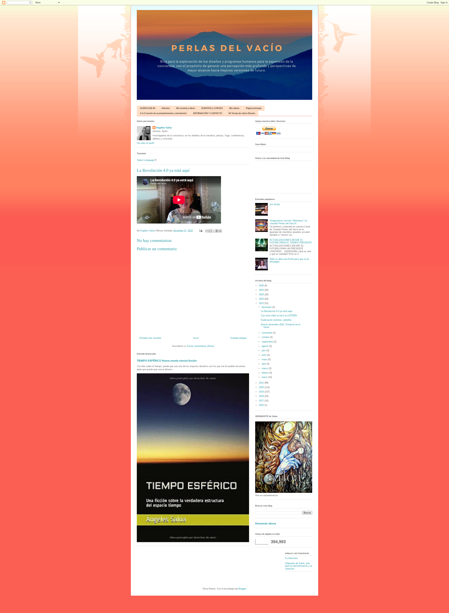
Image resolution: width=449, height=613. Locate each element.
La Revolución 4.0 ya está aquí (276, 311)
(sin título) (275, 204)
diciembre (267, 307)
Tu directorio (291, 558)
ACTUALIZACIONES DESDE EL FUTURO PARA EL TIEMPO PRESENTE (291, 241)
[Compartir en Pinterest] (220, 231)
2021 (261, 382)
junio (264, 355)
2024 (261, 294)
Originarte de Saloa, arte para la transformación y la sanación (298, 566)
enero (265, 377)
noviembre (267, 332)
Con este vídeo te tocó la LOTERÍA (279, 315)
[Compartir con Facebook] (217, 231)
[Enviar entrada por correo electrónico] (200, 230)
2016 (261, 405)
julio (264, 350)
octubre (266, 337)
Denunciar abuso (265, 523)
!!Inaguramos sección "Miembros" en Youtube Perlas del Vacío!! (288, 222)
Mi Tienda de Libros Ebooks (242, 113)
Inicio (196, 338)
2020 (261, 387)
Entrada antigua (238, 338)
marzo (265, 368)
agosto (265, 346)
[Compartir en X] (213, 231)
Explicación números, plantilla (276, 320)
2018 (261, 396)
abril (264, 363)
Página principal (254, 108)
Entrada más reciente (150, 338)
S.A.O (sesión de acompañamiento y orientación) (163, 113)
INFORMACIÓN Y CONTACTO (207, 113)
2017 (261, 400)
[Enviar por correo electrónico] (207, 231)
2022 (261, 303)
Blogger (242, 588)
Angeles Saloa (164, 127)
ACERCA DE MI (147, 108)
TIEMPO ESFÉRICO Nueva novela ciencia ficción (167, 360)
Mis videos (234, 108)
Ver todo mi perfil (145, 143)
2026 (261, 285)
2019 (261, 391)
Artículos (166, 108)
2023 (261, 299)
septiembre (268, 341)
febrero (265, 372)
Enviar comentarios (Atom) (200, 346)
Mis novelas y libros (185, 108)
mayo (265, 359)
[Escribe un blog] (210, 231)
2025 (261, 290)
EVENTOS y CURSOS (212, 108)
